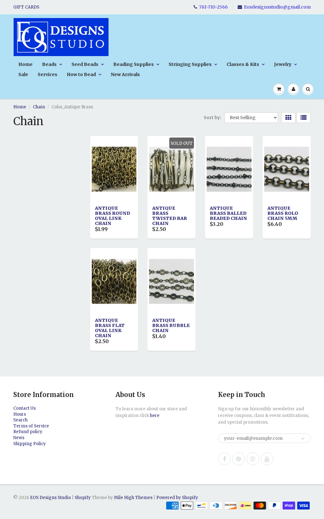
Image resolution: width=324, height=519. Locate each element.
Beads (49, 64)
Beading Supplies (133, 64)
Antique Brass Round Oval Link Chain (112, 215)
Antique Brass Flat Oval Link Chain (110, 327)
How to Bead (81, 74)
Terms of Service (31, 426)
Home (25, 64)
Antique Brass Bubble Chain (171, 325)
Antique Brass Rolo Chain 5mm (282, 213)
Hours (19, 414)
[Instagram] (252, 458)
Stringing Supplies (190, 64)
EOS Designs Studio (50, 497)
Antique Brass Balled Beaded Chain (228, 213)
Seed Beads (85, 64)
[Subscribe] (303, 438)
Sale (23, 74)
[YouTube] (267, 458)
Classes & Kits (243, 64)
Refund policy (27, 431)
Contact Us (24, 408)
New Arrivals (125, 74)
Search (20, 420)
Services (47, 74)
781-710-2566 (213, 7)
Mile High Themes (133, 497)
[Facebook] (224, 458)
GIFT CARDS (26, 7)
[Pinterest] (238, 458)
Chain (39, 107)
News (18, 437)
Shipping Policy (29, 443)
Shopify (83, 497)
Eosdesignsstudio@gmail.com (277, 7)
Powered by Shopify (177, 497)
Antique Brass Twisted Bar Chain (169, 215)
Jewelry (282, 64)
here (154, 415)
